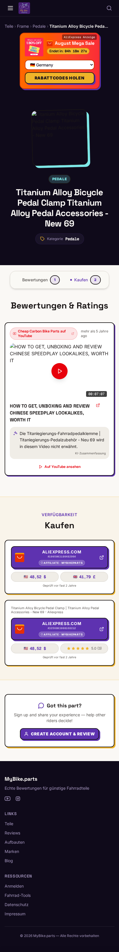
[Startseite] (10, 8)
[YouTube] (7, 799)
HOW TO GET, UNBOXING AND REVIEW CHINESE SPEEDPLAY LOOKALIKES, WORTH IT (50, 413)
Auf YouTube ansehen (62, 466)
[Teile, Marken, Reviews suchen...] (109, 8)
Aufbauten (15, 842)
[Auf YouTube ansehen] (98, 405)
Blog (9, 860)
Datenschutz (17, 904)
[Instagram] (18, 799)
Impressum (15, 913)
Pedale (59, 179)
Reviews (12, 832)
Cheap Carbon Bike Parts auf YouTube (42, 333)
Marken (12, 851)
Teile (9, 823)
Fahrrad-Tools (18, 895)
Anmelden (14, 886)
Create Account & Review (63, 733)
